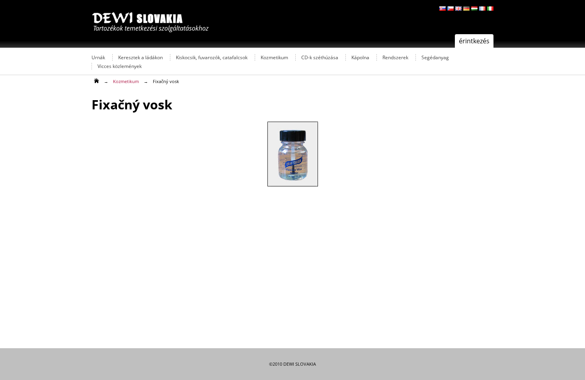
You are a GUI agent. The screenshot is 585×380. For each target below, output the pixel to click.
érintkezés (474, 41)
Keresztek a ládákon (140, 57)
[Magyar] (474, 8)
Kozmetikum (274, 57)
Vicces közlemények (120, 66)
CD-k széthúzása (319, 57)
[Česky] (450, 8)
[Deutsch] (466, 8)
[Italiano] (490, 8)
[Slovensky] (442, 8)
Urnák (98, 57)
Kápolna (360, 57)
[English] (458, 8)
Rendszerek (395, 57)
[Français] (482, 8)
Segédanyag (435, 57)
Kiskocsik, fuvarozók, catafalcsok (212, 57)
